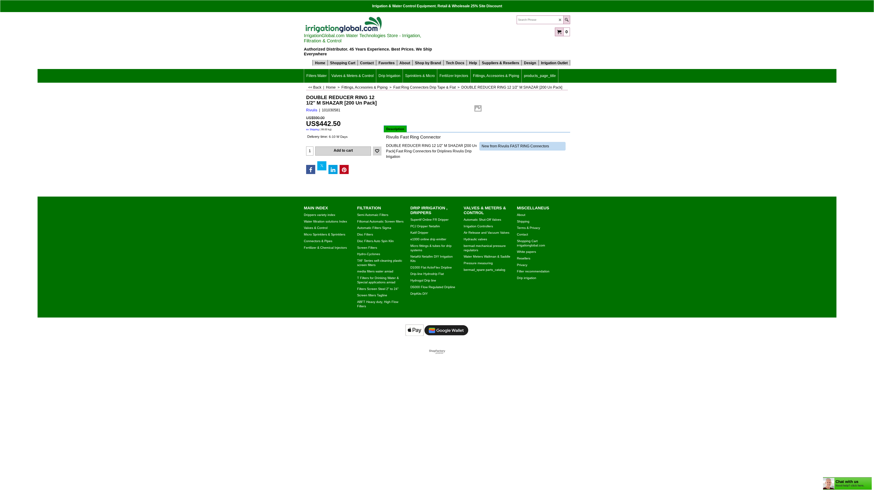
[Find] (566, 20)
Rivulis (311, 110)
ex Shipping (312, 129)
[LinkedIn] (333, 169)
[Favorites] (377, 151)
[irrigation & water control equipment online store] (344, 24)
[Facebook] (310, 169)
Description (395, 129)
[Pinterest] (344, 169)
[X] (321, 165)
